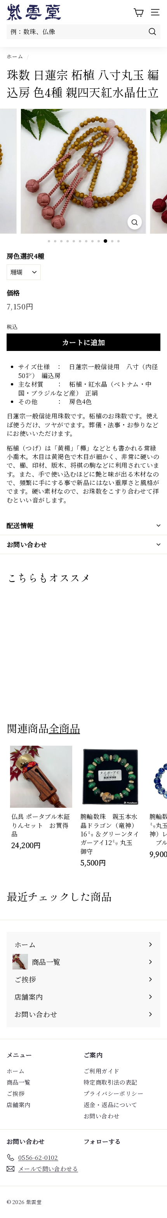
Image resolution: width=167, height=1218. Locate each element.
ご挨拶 (15, 1093)
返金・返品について (110, 1105)
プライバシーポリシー (113, 1093)
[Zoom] (134, 222)
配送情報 (20, 525)
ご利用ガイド (101, 1071)
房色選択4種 (25, 256)
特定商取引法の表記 (110, 1082)
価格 (13, 292)
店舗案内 (19, 1105)
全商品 (64, 728)
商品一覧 (19, 1082)
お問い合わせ (27, 544)
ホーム (15, 56)
